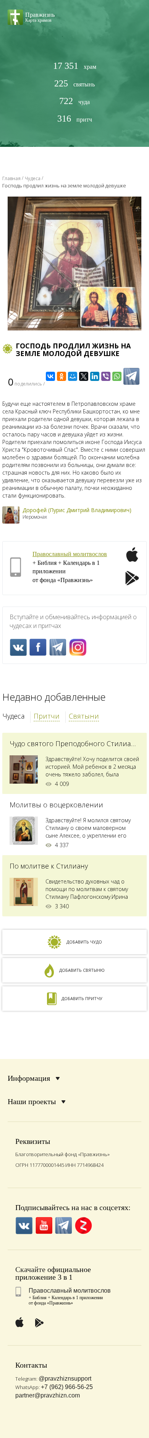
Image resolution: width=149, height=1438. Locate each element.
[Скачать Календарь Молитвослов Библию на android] (132, 579)
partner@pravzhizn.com (47, 1395)
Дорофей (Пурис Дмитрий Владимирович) (77, 510)
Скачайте (30, 1269)
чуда (74, 101)
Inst (77, 647)
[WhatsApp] (116, 376)
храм (74, 66)
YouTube (43, 1225)
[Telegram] (131, 376)
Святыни (84, 716)
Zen (83, 1225)
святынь (74, 83)
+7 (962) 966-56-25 (67, 1387)
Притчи (47, 716)
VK (18, 647)
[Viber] (105, 376)
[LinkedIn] (94, 376)
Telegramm (57, 647)
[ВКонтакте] (50, 376)
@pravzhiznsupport (65, 1378)
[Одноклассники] (61, 376)
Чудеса (13, 716)
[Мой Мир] (72, 376)
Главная (11, 178)
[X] (83, 376)
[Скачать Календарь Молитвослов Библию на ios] (132, 559)
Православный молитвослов (69, 554)
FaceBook (38, 647)
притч (74, 119)
